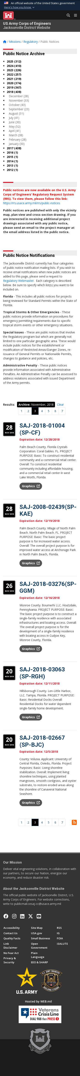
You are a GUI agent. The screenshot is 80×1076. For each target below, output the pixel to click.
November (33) (19, 100)
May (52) (15, 126)
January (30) (17, 144)
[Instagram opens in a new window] (14, 916)
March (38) (16, 135)
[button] (19, 7)
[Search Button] (67, 15)
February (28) (17, 139)
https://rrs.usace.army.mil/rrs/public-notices (31, 203)
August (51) (16, 113)
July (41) (14, 118)
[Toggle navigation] (74, 15)
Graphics (29, 486)
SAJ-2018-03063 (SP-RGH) (42, 673)
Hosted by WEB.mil (38, 1001)
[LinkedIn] (22, 916)
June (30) (15, 122)
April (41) (15, 131)
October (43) (17, 105)
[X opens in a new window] (30, 916)
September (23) (19, 109)
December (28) (19, 96)
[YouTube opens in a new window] (39, 916)
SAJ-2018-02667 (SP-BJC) (42, 741)
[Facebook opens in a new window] (5, 916)
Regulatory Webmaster (18, 281)
